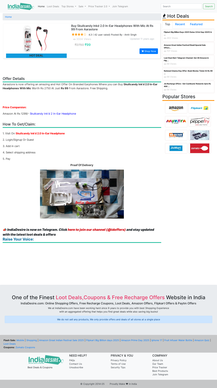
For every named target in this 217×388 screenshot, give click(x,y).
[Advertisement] (82, 67)
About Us (157, 360)
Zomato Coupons (25, 347)
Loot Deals (53, 6)
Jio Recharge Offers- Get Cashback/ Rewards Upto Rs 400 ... (187, 85)
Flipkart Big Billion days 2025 (102, 340)
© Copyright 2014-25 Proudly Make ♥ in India (108, 383)
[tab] (167, 24)
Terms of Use (118, 363)
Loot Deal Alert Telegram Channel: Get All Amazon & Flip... (186, 59)
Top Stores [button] (67, 6)
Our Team (157, 363)
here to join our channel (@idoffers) (97, 230)
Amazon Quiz (201, 340)
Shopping (31, 340)
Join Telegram (120, 6)
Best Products (160, 370)
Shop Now (150, 51)
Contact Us (75, 363)
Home (41, 6)
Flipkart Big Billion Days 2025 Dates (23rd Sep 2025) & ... (188, 33)
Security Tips (118, 367)
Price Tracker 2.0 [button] (98, 6)
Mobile (20, 340)
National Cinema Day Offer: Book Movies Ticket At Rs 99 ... (188, 72)
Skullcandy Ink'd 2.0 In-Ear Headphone (40, 133)
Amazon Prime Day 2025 (135, 340)
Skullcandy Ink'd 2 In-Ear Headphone (53, 113)
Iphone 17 (156, 340)
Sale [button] (81, 6)
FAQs (72, 360)
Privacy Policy (119, 360)
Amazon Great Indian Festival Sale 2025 (61, 340)
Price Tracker (159, 367)
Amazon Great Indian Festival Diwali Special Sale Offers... (185, 46)
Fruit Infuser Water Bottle (178, 340)
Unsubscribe (76, 367)
